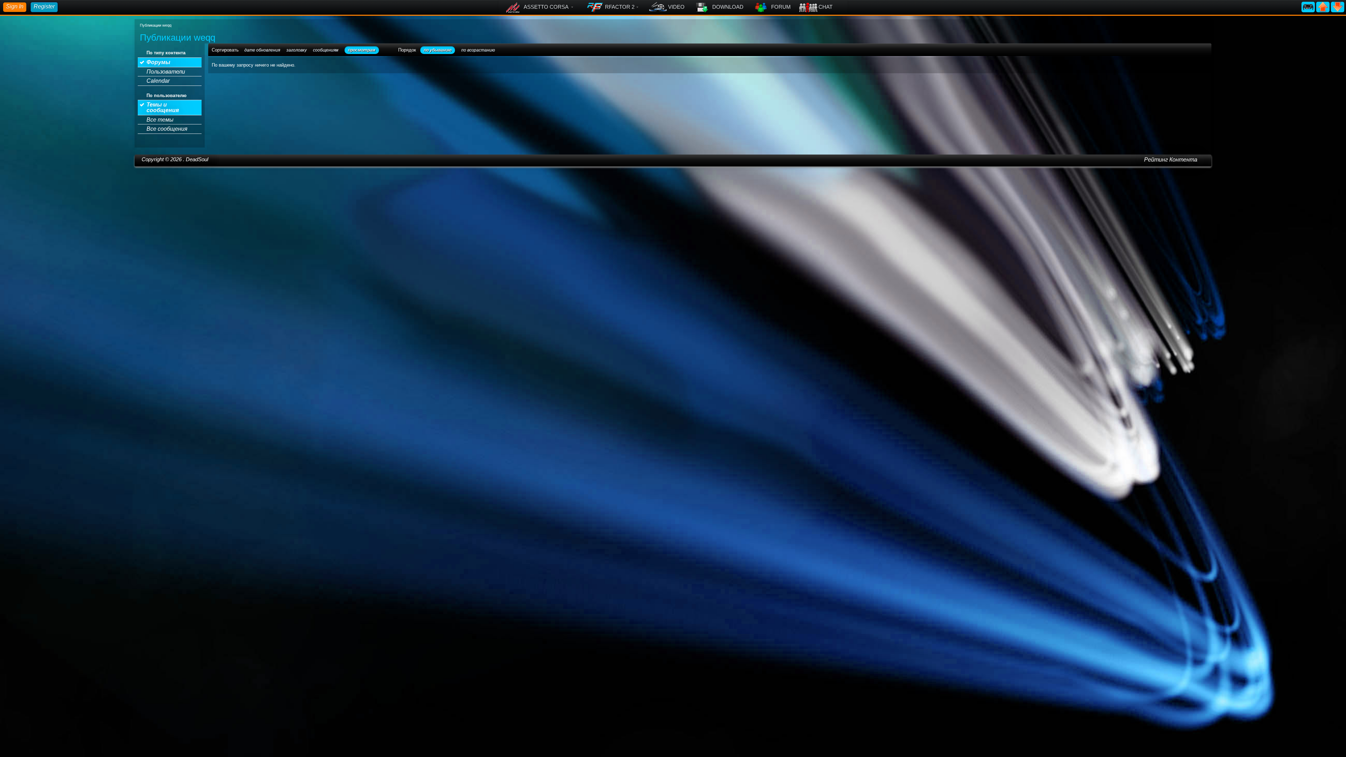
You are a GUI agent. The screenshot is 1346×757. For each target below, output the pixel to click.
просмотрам (361, 50)
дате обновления (262, 50)
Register (44, 6)
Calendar (158, 81)
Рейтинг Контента (1170, 160)
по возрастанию (478, 50)
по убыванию (437, 50)
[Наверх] (1323, 6)
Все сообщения (167, 129)
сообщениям (325, 50)
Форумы (158, 62)
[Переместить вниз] (1337, 6)
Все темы (160, 120)
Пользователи (166, 72)
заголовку (296, 50)
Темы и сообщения (163, 107)
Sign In (14, 6)
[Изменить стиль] (1308, 6)
